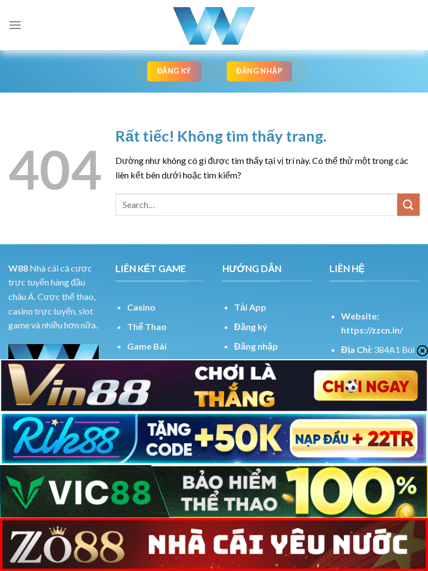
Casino (141, 307)
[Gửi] (408, 204)
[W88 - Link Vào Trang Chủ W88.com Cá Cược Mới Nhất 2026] (214, 25)
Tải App (250, 307)
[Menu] (15, 24)
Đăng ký (251, 326)
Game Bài (147, 346)
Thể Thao (147, 326)
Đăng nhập (256, 346)
